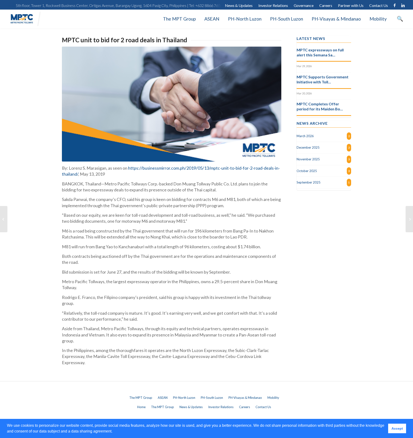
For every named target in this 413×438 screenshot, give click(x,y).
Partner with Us (351, 5)
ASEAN (211, 19)
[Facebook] (395, 5)
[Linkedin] (403, 5)
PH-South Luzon (286, 19)
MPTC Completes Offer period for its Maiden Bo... (320, 106)
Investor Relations (273, 5)
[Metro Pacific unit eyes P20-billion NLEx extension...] (3, 219)
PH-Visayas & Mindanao (336, 19)
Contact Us (378, 5)
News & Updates (239, 5)
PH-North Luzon (244, 19)
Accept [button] (397, 428)
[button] (114, 432)
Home (141, 407)
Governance (304, 5)
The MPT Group (179, 19)
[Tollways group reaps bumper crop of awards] (409, 219)
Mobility (378, 19)
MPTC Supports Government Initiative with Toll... (322, 79)
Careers (325, 5)
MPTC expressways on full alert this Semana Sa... (320, 52)
